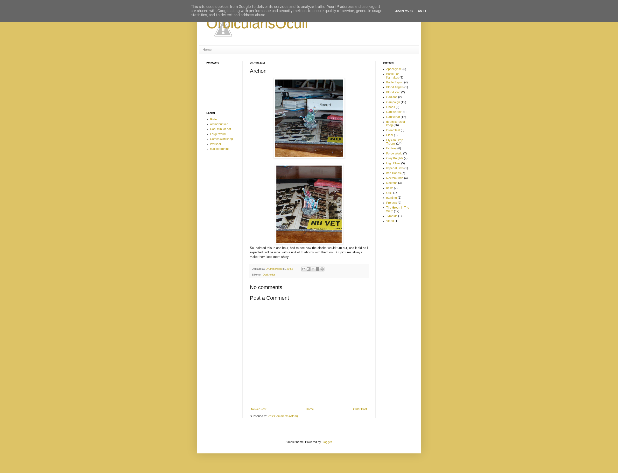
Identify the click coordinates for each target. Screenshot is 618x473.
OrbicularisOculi (257, 23)
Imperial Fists (395, 168)
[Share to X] (312, 269)
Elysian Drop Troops (394, 141)
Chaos (390, 107)
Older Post (360, 409)
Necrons (391, 183)
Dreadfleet (393, 130)
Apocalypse (394, 69)
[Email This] (303, 269)
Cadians (391, 97)
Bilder (214, 119)
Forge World (394, 153)
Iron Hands (393, 173)
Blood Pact (393, 92)
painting (391, 197)
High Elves (393, 163)
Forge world (218, 134)
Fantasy (391, 148)
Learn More (403, 11)
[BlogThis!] (308, 269)
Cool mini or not (220, 129)
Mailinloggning (220, 149)
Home (207, 49)
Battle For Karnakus (392, 75)
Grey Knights (394, 158)
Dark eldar (269, 274)
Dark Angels (394, 112)
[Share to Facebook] (317, 269)
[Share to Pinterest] (322, 269)
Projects (391, 202)
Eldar (389, 135)
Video (390, 221)
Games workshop (221, 139)
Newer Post (258, 409)
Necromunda (394, 178)
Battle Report (394, 82)
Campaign (393, 102)
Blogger (327, 442)
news (389, 188)
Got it (423, 11)
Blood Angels (395, 87)
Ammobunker (219, 124)
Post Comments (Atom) (283, 416)
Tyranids (391, 216)
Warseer (215, 144)
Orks (389, 193)
